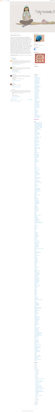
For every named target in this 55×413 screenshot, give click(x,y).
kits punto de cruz (37, 236)
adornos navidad (37, 132)
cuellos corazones (37, 180)
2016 (35, 363)
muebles (36, 261)
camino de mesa (37, 160)
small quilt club (36, 313)
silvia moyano (36, 112)
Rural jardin (36, 298)
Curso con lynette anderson (38, 182)
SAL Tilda (36, 306)
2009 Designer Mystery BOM (38, 122)
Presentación (36, 276)
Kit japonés (36, 233)
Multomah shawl (37, 262)
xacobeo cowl (36, 357)
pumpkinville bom (37, 281)
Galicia (35, 205)
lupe (12, 66)
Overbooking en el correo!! (38, 387)
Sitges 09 (36, 311)
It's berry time (36, 227)
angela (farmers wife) (37, 78)
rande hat (36, 286)
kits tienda (36, 237)
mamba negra (36, 103)
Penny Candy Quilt (37, 272)
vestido (35, 352)
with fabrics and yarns (37, 355)
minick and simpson (37, 104)
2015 (35, 364)
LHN (35, 249)
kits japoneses (36, 235)
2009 (35, 402)
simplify (36, 113)
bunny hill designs (37, 82)
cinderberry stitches (37, 83)
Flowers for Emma (37, 201)
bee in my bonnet (37, 79)
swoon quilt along (37, 323)
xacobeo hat (36, 358)
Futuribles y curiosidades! (38, 395)
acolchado (36, 131)
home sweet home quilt (38, 221)
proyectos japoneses (37, 280)
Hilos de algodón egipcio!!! (38, 390)
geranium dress (37, 208)
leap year (36, 247)
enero (36, 400)
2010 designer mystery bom (38, 123)
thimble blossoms (37, 336)
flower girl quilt (36, 200)
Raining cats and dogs (37, 285)
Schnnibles (36, 309)
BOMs (35, 149)
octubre (37, 372)
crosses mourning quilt (37, 177)
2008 (35, 403)
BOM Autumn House (37, 147)
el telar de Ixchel (37, 93)
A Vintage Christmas (37, 128)
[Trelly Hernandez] (34, 49)
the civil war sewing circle (38, 332)
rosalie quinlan (36, 111)
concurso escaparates (37, 173)
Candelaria (13, 59)
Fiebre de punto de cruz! (38, 386)
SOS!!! (36, 394)
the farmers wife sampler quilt (38, 333)
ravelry (35, 288)
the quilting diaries (37, 117)
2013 (35, 366)
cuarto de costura (37, 178)
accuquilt (36, 130)
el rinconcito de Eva (37, 90)
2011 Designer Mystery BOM (38, 124)
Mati (12, 89)
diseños (36, 184)
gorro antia (36, 209)
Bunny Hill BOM (37, 154)
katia (35, 231)
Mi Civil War (36, 379)
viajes (35, 354)
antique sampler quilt (37, 134)
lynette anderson (37, 102)
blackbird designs (37, 80)
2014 (35, 365)
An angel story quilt (37, 133)
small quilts (36, 314)
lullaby (35, 256)
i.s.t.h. (35, 224)
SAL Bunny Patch (37, 303)
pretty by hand (36, 109)
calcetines (36, 159)
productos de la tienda (37, 278)
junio (36, 376)
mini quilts (36, 258)
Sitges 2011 (36, 312)
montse (13, 74)
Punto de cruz (36, 282)
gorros (35, 212)
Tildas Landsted (37, 340)
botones (36, 151)
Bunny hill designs (37, 155)
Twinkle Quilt (36, 349)
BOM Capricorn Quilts (37, 148)
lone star (36, 254)
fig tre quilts (36, 197)
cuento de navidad (37, 181)
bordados (36, 150)
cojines (35, 170)
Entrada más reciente (13, 99)
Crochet (36, 176)
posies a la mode (37, 274)
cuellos (35, 179)
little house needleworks (38, 252)
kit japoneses (36, 234)
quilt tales (36, 110)
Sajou (35, 300)
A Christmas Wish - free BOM (38, 127)
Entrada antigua (30, 99)
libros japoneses (37, 251)
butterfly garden (37, 157)
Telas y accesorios (37, 330)
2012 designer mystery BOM (38, 125)
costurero (36, 175)
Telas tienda (36, 329)
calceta (35, 158)
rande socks (36, 287)
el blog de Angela (37, 87)
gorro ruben (36, 211)
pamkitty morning (37, 107)
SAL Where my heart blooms (38, 307)
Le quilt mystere (37, 246)
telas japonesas (37, 328)
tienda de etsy (36, 338)
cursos (35, 183)
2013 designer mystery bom (38, 126)
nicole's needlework (37, 106)
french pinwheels (37, 202)
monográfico (36, 260)
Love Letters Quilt (37, 255)
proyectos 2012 (37, 279)
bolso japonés (36, 145)
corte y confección (37, 174)
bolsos (35, 146)
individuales (36, 225)
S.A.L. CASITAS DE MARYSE (38, 299)
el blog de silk (36, 88)
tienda (35, 337)
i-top (35, 223)
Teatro (35, 326)
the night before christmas (38, 335)
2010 (35, 401)
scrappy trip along (37, 310)
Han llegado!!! (37, 393)
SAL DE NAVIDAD (37, 304)
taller (35, 325)
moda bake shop (37, 105)
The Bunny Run (37, 331)
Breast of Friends (37, 152)
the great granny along (37, 334)
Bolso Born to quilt (37, 144)
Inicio (22, 99)
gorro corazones (37, 210)
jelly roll (36, 228)
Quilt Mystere (36, 283)
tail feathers (36, 324)
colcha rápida (36, 172)
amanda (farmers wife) (37, 77)
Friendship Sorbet (37, 203)
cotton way (36, 84)
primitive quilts (36, 277)
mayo (36, 377)
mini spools (36, 259)
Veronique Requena (37, 351)
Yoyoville (36, 360)
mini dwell (36, 257)
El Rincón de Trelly (18, 4)
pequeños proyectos (37, 273)
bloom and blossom (37, 81)
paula (35, 108)
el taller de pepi (37, 92)
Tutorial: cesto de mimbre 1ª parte (39, 378)
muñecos (36, 263)
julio (36, 375)
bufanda (36, 153)
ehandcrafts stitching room (38, 86)
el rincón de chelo (37, 91)
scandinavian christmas (38, 308)
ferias (35, 195)
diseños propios (37, 185)
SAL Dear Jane (36, 305)
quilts (35, 284)
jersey (35, 229)
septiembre (37, 373)
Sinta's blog (36, 114)
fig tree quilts (36, 199)
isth (35, 226)
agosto (36, 374)
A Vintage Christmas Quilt (38, 129)
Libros (35, 250)
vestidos (36, 353)
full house (36, 204)
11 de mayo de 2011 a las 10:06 (16, 96)
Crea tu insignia (35, 50)
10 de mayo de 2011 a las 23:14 (16, 80)
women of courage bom (38, 356)
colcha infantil (36, 171)
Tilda (35, 339)
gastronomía (36, 207)
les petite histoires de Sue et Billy (39, 248)
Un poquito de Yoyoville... (38, 385)
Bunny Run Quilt (37, 156)
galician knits (36, 206)
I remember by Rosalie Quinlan (39, 222)
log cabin (36, 253)
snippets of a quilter (37, 115)
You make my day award (38, 359)
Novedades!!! (37, 384)
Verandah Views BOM (37, 350)
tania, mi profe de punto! (38, 116)
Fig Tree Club (36, 198)
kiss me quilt (36, 232)
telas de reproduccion (37, 327)
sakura (35, 301)
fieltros (35, 196)
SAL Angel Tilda (37, 302)
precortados (36, 275)
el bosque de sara (37, 89)
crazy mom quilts (37, 85)
